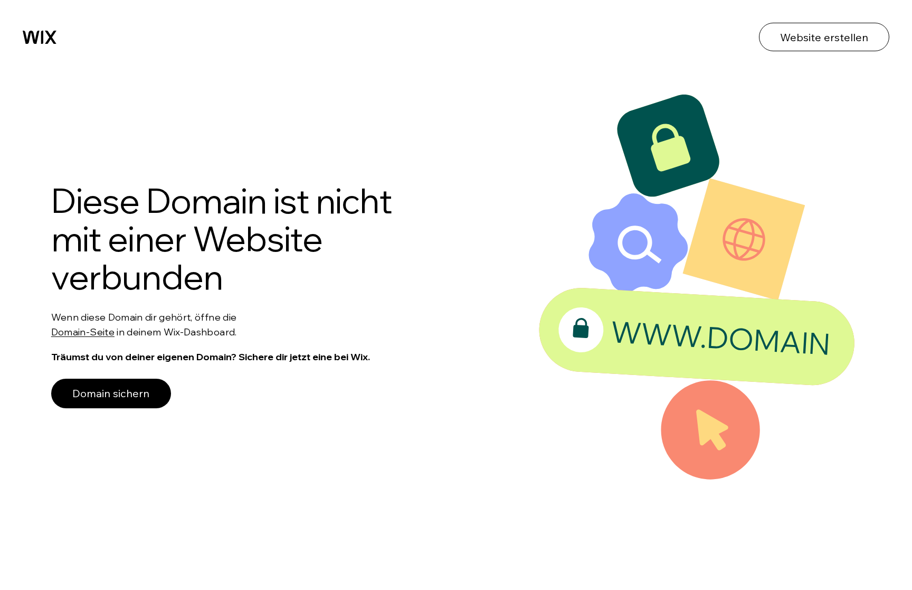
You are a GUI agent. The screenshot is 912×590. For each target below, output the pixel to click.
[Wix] (39, 37)
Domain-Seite (83, 332)
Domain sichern (110, 393)
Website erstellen (824, 37)
